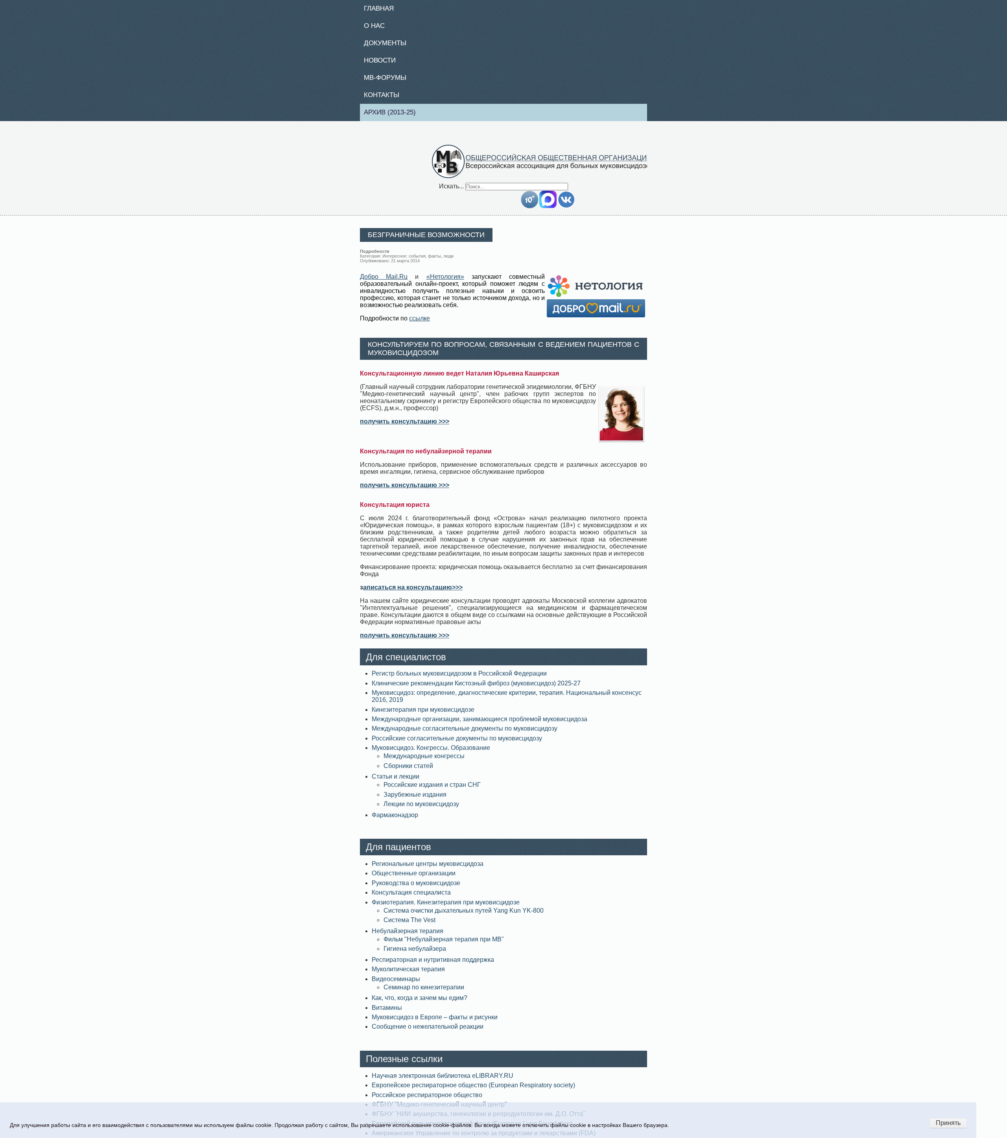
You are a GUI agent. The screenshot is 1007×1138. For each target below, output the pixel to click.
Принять (948, 1123)
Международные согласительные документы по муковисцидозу (464, 733)
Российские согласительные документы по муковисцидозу (457, 743)
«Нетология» (445, 281)
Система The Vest (409, 924)
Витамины (387, 1012)
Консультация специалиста (411, 897)
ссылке (419, 323)
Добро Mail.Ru (384, 281)
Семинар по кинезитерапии (424, 992)
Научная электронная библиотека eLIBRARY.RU (442, 1080)
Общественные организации (414, 878)
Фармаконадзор (395, 819)
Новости (383, 62)
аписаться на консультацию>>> (413, 592)
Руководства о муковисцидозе (416, 887)
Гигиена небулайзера (415, 953)
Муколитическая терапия (408, 973)
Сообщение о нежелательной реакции (427, 1031)
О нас (377, 27)
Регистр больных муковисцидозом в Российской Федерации (459, 678)
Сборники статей (408, 770)
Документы (388, 45)
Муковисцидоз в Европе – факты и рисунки (435, 1021)
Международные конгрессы (424, 760)
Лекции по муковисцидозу (421, 808)
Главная (382, 9)
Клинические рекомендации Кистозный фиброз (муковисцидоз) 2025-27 (476, 688)
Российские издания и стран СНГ (432, 789)
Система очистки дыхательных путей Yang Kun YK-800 (464, 915)
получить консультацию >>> (404, 426)
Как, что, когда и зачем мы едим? (419, 1002)
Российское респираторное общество (427, 1099)
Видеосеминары (396, 983)
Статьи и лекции (395, 781)
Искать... (451, 190)
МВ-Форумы (388, 81)
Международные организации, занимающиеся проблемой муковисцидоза (479, 723)
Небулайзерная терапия (407, 935)
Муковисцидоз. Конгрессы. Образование (431, 752)
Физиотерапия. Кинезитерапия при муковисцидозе (446, 906)
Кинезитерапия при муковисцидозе (423, 714)
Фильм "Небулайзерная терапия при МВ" (444, 944)
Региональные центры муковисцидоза (427, 868)
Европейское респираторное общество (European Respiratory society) (473, 1089)
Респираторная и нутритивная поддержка (433, 964)
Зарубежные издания (415, 799)
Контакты (385, 98)
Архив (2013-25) (394, 116)
